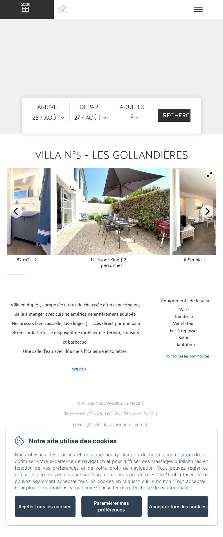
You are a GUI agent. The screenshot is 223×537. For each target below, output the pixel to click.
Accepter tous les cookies (178, 506)
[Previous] (16, 211)
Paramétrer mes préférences (111, 506)
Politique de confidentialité (162, 488)
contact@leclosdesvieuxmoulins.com (108, 424)
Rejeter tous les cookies (45, 506)
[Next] (206, 211)
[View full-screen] (209, 174)
